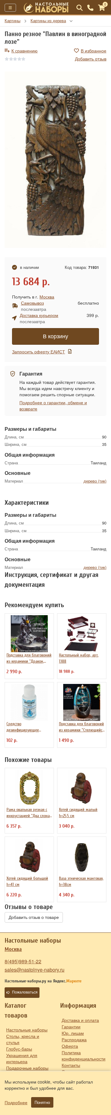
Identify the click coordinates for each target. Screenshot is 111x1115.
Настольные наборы (26, 1030)
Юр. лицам (73, 1033)
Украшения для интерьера (21, 1058)
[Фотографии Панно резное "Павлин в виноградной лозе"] (55, 160)
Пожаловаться (25, 992)
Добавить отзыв (90, 59)
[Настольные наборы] (46, 7)
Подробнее (16, 1102)
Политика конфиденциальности (83, 1055)
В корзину (55, 336)
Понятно (42, 1102)
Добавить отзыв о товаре (34, 917)
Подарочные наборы (27, 1068)
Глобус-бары (19, 1049)
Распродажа (74, 1039)
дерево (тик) (95, 481)
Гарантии (71, 1026)
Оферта (70, 1046)
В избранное (93, 50)
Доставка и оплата (80, 1020)
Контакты (71, 1065)
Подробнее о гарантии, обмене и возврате (53, 405)
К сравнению (24, 50)
